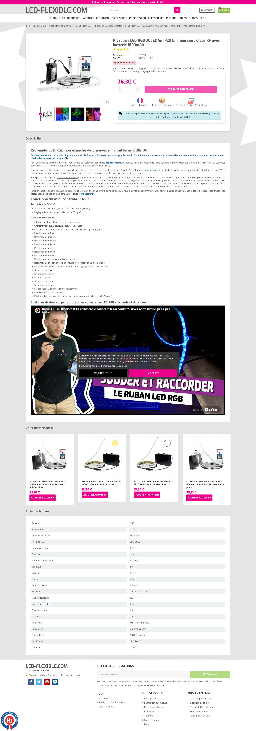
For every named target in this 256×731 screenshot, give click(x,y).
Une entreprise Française (202, 698)
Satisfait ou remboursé (201, 711)
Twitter (39, 682)
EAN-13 (116, 58)
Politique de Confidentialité (112, 702)
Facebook (31, 682)
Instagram (55, 682)
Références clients (153, 707)
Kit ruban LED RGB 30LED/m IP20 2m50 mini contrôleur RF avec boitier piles (47, 484)
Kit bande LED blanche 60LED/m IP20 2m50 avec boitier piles (152, 483)
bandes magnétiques (146, 170)
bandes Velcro (113, 162)
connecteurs (86, 193)
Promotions (150, 711)
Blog (146, 724)
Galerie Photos (151, 720)
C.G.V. (101, 693)
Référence (118, 55)
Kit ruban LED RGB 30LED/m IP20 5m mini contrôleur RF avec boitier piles (206, 484)
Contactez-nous (106, 706)
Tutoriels (148, 715)
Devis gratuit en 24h (200, 715)
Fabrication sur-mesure (155, 703)
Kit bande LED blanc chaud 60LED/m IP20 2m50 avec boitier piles (102, 483)
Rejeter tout (103, 373)
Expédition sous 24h (199, 703)
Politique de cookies (89, 365)
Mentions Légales (107, 698)
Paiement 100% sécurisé (202, 707)
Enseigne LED (150, 698)
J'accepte (153, 373)
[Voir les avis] (121, 49)
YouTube (47, 682)
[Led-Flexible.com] (56, 9)
